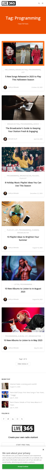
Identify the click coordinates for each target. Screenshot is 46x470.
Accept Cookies (23, 466)
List (23, 72)
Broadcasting (21, 70)
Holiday (35, 176)
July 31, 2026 (14, 398)
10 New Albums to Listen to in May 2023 (23, 340)
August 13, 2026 (15, 387)
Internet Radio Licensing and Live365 (23, 384)
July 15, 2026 (14, 408)
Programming (35, 70)
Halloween (10, 70)
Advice (36, 124)
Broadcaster (25, 176)
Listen (16, 284)
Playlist (23, 178)
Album (21, 336)
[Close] (43, 449)
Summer (35, 230)
